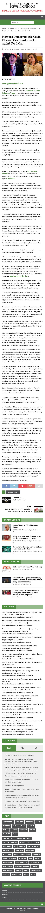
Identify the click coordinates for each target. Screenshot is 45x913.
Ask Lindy (19, 822)
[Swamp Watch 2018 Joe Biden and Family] (6, 527)
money (37, 858)
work (33, 874)
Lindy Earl (7, 854)
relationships (21, 862)
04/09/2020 (17, 551)
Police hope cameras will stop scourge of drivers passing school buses (27, 537)
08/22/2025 (17, 569)
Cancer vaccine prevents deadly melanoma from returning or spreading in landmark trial (19, 646)
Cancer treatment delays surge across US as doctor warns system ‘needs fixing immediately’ (20, 697)
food (15, 834)
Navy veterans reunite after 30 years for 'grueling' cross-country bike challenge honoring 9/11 (22, 630)
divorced (23, 830)
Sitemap (5, 894)
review (34, 866)
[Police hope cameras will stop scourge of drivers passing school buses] (6, 538)
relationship (8, 862)
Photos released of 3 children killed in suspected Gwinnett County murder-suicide (22, 796)
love (15, 854)
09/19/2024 (17, 597)
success (6, 874)
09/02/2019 (17, 541)
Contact (4, 897)
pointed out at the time (19, 276)
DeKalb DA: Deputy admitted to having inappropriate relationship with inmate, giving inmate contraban (27, 580)
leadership (30, 850)
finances (6, 834)
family (32, 830)
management (25, 854)
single (26, 870)
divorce (14, 830)
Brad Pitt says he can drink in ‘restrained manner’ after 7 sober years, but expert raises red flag (22, 705)
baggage (29, 822)
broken (38, 822)
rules (18, 870)
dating (5, 830)
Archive (4, 891)
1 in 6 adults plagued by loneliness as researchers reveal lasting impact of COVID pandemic (22, 722)
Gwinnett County (10, 842)
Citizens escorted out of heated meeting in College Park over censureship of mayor (20, 774)
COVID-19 (31, 826)
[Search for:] (22, 22)
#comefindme (8, 822)
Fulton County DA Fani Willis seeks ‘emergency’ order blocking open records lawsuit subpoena (26, 592)
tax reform (16, 874)
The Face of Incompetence (14, 785)
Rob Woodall (8, 870)
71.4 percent (10, 178)
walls (26, 874)
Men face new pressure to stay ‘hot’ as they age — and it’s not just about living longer (22, 613)
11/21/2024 (17, 584)
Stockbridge (36, 870)
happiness (7, 846)
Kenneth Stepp (19, 49)
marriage (22, 858)
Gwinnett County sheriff (29, 842)
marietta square (9, 858)
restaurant (7, 866)
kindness (19, 850)
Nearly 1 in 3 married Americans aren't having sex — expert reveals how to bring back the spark (20, 730)
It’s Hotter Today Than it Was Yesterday (27, 567)
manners (36, 854)
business (6, 826)
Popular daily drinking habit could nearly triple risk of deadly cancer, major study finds (20, 671)
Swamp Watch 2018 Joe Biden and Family (25, 526)
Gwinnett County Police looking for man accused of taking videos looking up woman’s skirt (22, 806)
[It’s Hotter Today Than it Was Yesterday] (6, 569)
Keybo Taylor (8, 850)
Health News (11, 617)
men (30, 858)
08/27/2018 (17, 530)
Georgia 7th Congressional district (16, 838)
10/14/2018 (7, 49)
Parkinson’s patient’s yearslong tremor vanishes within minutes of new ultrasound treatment (21, 688)
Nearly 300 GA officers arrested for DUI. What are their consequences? (21, 780)
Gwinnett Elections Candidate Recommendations (22, 801)
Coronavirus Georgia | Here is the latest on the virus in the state (27, 548)
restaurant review (22, 866)
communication (19, 826)
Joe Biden (22, 846)
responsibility (35, 862)
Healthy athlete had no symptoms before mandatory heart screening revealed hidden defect (21, 621)
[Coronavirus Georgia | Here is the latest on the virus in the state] (6, 549)
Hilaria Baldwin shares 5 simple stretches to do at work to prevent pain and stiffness (22, 638)
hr (15, 846)
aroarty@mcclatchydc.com (12, 83)
